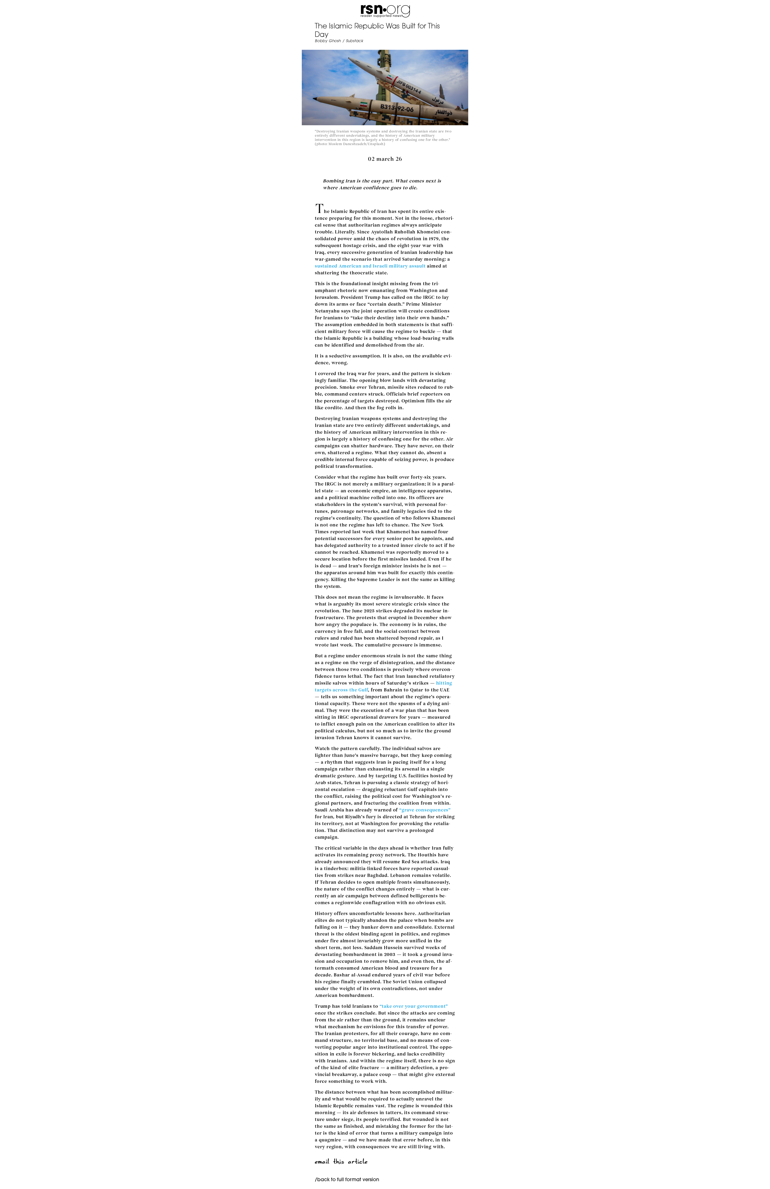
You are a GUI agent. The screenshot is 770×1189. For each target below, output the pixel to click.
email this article (341, 1161)
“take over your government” (414, 1006)
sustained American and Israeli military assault (370, 266)
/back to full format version (347, 1180)
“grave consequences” (425, 810)
